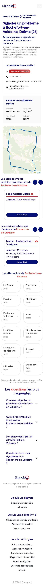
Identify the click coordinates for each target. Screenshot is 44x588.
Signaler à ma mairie (20, 71)
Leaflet (38, 172)
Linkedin (22, 570)
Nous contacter (22, 528)
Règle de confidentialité (22, 557)
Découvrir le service (22, 524)
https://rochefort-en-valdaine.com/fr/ (19, 87)
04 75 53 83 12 (15, 77)
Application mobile (22, 548)
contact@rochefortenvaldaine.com (25, 81)
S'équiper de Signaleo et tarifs (22, 519)
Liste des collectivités (22, 565)
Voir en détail (22, 215)
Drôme (16, 16)
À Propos (22, 507)
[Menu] (39, 6)
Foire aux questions (22, 544)
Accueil (6, 16)
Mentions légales (22, 561)
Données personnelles (22, 553)
